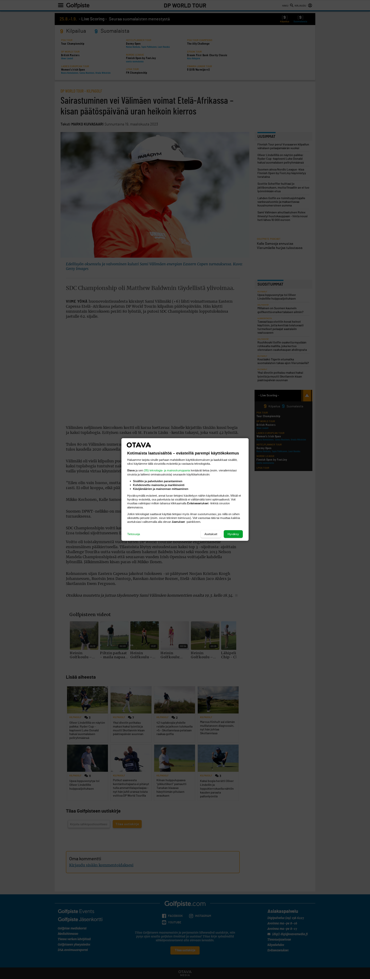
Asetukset (210, 534)
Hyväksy (233, 534)
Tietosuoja (133, 534)
